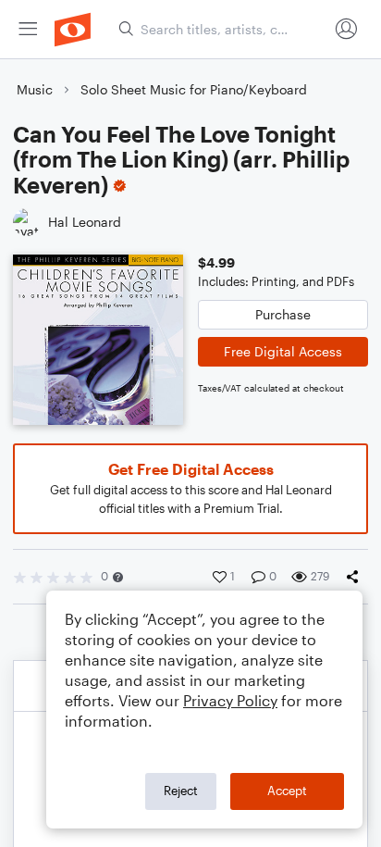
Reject (181, 790)
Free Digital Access (283, 351)
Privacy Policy (230, 700)
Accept (287, 790)
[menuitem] (27, 29)
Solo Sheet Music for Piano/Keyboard (193, 89)
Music (35, 89)
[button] (118, 577)
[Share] (356, 576)
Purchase (283, 314)
